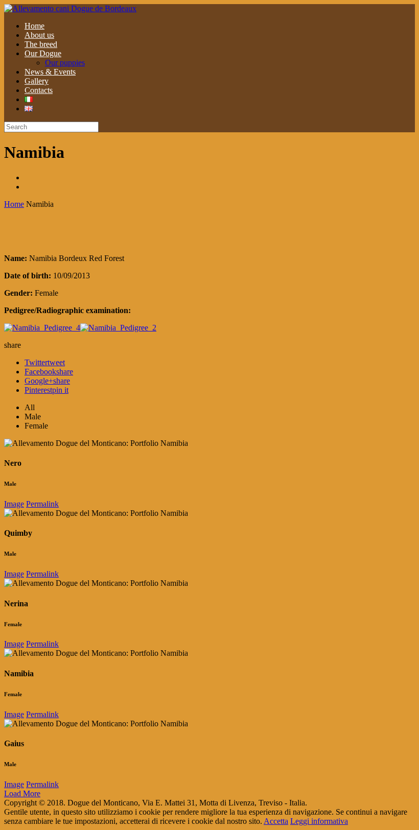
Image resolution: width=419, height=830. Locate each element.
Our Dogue (43, 53)
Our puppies (65, 62)
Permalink (42, 504)
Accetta (276, 821)
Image (14, 504)
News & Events (50, 71)
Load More (22, 793)
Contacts (39, 90)
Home (34, 25)
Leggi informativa (319, 821)
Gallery (37, 81)
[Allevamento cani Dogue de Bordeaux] (70, 8)
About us (39, 35)
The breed (41, 44)
